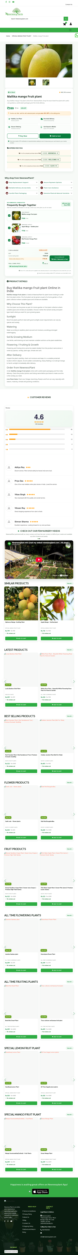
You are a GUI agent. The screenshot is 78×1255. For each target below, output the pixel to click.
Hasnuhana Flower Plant (48, 954)
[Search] (66, 19)
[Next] (73, 614)
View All (69, 583)
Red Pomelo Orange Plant (29, 239)
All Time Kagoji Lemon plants (49, 1087)
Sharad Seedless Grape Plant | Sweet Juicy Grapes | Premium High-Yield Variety (20, 888)
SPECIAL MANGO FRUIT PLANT (21, 36)
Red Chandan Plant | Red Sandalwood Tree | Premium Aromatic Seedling (21, 755)
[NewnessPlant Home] (14, 12)
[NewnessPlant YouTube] (11, 1221)
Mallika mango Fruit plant (29, 214)
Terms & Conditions (29, 1211)
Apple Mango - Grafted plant (30, 226)
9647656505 (46, 1230)
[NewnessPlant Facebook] (4, 1221)
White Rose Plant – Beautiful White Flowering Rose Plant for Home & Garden (56, 689)
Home (8, 36)
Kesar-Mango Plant (46, 1153)
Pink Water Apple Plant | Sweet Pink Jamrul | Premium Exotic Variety (57, 888)
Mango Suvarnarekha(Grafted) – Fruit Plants (18, 1153)
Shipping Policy (28, 1226)
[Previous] (4, 614)
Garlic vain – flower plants (13, 821)
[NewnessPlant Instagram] (8, 1221)
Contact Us (68, 4)
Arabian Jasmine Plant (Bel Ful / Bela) (51, 755)
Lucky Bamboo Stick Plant (12, 688)
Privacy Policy (27, 1214)
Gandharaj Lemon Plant (12, 1087)
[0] (64, 24)
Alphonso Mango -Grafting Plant (15, 622)
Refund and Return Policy (29, 1230)
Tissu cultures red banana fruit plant (51, 1020)
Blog (24, 1220)
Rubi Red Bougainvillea (47, 821)
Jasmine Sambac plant (11, 954)
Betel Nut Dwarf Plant (11, 1020)
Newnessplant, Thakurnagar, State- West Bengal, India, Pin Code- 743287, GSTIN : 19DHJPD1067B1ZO (48, 1219)
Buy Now (23, 136)
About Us (26, 1217)
